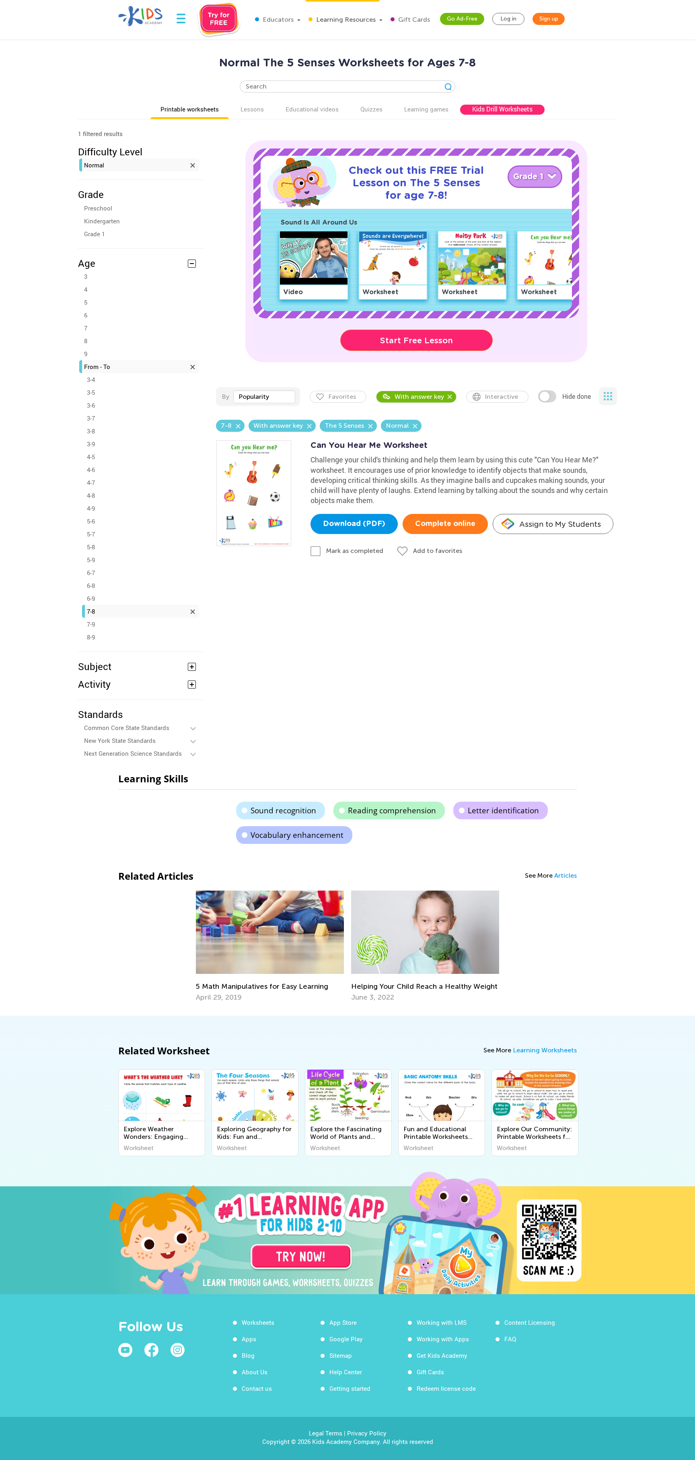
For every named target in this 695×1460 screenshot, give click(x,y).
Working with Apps (443, 1339)
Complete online (445, 524)
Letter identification (503, 810)
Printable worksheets (189, 109)
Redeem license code (446, 1388)
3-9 (91, 444)
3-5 (91, 392)
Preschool (98, 208)
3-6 (91, 405)
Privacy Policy (367, 1433)
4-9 (91, 508)
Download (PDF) (354, 524)
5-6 (91, 521)
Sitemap (340, 1355)
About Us (254, 1372)
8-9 (91, 637)
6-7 (91, 573)
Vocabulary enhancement (297, 835)
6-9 (91, 598)
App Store (343, 1322)
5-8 (91, 547)
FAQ (510, 1339)
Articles (565, 875)
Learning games (426, 109)
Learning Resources (345, 19)
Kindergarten (102, 221)
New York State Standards (120, 740)
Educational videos (312, 109)
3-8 (91, 431)
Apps (249, 1339)
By (225, 396)
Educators (277, 19)
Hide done (576, 396)
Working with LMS (442, 1322)
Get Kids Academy (442, 1355)
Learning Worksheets (545, 1050)
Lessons (252, 109)
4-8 (91, 495)
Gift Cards (413, 19)
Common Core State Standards (126, 728)
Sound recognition (283, 810)
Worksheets (258, 1322)
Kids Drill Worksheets (502, 109)
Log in (508, 18)
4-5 (91, 457)
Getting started (349, 1388)
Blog (248, 1355)
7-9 (91, 624)
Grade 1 (94, 234)
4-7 (91, 482)
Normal (94, 165)
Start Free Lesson (416, 340)
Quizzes (371, 109)
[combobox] (264, 396)
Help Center (345, 1372)
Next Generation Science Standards (133, 753)
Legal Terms (325, 1433)
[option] (270, 946)
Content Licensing (529, 1322)
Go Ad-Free (462, 18)
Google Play (346, 1339)
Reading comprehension (392, 810)
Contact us (257, 1388)
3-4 (91, 379)
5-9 (91, 560)
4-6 (91, 470)
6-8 (91, 586)
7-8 (91, 611)
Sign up (548, 18)
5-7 (91, 534)
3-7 (91, 418)
